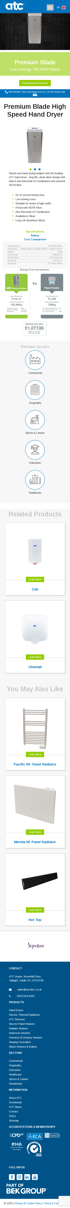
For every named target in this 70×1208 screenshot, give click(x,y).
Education (15, 1070)
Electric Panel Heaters (22, 1024)
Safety (35, 235)
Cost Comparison (35, 239)
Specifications (35, 231)
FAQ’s (12, 1116)
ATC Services (17, 1019)
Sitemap (14, 1120)
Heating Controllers (20, 1042)
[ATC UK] (14, 6)
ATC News (15, 1107)
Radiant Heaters (18, 1028)
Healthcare (15, 1074)
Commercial (15, 1061)
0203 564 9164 (14, 92)
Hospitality (15, 1065)
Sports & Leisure (18, 1079)
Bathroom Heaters (19, 1033)
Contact (13, 1111)
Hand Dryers (16, 1010)
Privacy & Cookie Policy (28, 1203)
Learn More (35, 579)
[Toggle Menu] (50, 7)
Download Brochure (35, 83)
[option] (35, 144)
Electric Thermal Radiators (24, 1014)
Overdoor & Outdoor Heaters (25, 1037)
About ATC (15, 1097)
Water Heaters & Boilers (23, 1046)
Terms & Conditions (55, 1203)
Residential (15, 1083)
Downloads (15, 1102)
